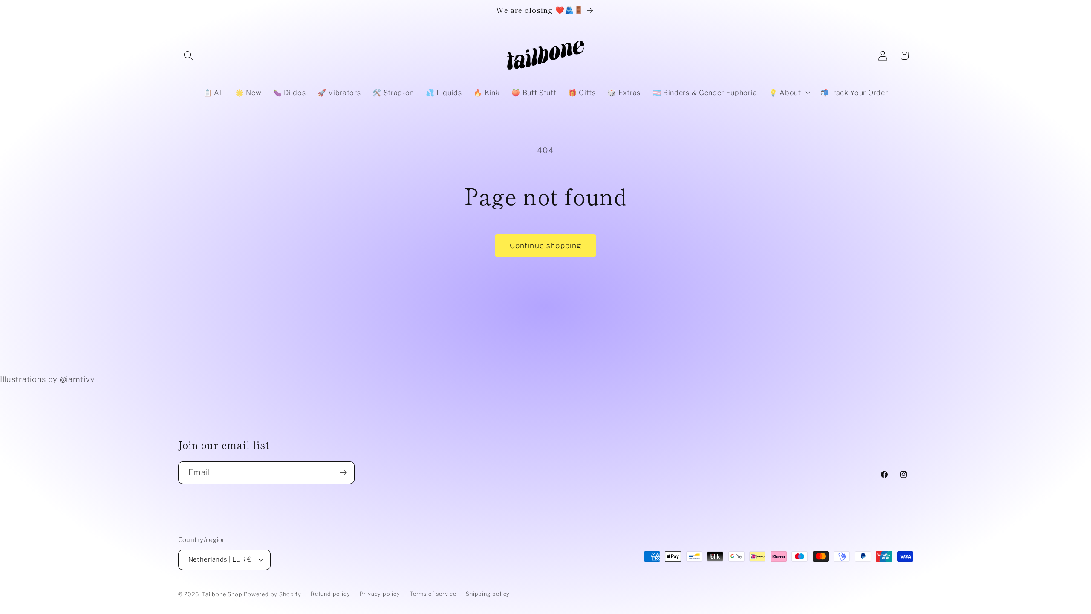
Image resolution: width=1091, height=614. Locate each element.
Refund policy (330, 594)
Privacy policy (380, 594)
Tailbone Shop (222, 594)
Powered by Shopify (272, 594)
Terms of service (433, 594)
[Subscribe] (343, 472)
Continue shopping (546, 245)
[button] (189, 56)
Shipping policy (488, 594)
